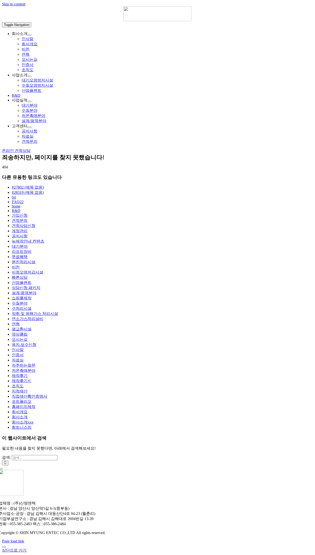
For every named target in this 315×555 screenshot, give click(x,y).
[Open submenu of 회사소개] (30, 35)
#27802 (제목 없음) (28, 187)
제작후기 (20, 376)
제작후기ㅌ (22, 381)
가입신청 (20, 215)
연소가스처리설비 (27, 319)
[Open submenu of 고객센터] (30, 127)
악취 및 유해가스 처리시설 (35, 313)
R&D (16, 211)
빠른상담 (20, 277)
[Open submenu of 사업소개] (30, 76)
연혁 (16, 324)
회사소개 (20, 417)
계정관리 (20, 231)
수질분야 (20, 303)
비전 (16, 267)
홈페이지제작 (23, 407)
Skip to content (13, 4)
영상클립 (20, 334)
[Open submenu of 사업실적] (30, 101)
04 (14, 197)
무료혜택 (20, 257)
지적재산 (20, 391)
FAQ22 (18, 202)
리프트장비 (22, 251)
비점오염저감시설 (27, 272)
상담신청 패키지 (26, 288)
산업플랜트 (22, 282)
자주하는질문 (23, 365)
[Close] (4, 547)
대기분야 (20, 246)
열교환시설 (22, 329)
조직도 (18, 386)
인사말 (18, 350)
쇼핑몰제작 (22, 298)
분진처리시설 (23, 262)
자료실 (18, 360)
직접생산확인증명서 (29, 396)
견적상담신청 (23, 226)
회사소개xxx (22, 422)
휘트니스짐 (22, 427)
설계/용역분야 (24, 293)
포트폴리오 (22, 401)
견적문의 (20, 220)
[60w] (157, 20)
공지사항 (20, 236)
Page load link (13, 541)
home (16, 206)
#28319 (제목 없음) (28, 192)
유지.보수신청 (24, 345)
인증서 (18, 355)
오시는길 (20, 339)
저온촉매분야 (23, 370)
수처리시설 (22, 308)
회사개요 (20, 412)
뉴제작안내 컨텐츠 (28, 241)
